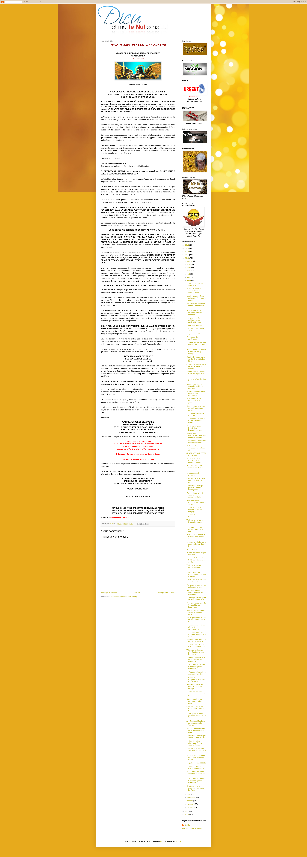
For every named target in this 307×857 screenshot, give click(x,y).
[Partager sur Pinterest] (148, 524)
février (189, 264)
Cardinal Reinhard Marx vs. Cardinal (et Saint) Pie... (195, 359)
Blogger (178, 841)
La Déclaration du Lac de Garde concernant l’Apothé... (196, 421)
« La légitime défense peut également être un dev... (196, 716)
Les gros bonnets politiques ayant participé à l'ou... (193, 320)
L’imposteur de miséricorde (192, 338)
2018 (187, 815)
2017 (187, 811)
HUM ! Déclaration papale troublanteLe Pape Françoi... (196, 352)
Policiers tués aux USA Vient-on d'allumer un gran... (195, 401)
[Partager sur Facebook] (145, 524)
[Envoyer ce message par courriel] (138, 524)
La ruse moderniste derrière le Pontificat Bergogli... (195, 509)
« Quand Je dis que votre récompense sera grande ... (196, 366)
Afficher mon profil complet (192, 828)
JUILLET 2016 (191, 549)
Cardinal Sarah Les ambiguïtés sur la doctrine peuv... (193, 291)
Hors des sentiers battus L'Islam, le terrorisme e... (195, 537)
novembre (191, 804)
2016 (187, 258)
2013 (187, 248)
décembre (191, 807)
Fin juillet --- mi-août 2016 (196, 763)
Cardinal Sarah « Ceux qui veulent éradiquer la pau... (196, 298)
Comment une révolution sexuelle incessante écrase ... (195, 408)
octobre (190, 801)
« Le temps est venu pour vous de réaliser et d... (196, 599)
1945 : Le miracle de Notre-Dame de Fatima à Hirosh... (196, 574)
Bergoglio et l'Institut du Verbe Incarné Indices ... (195, 773)
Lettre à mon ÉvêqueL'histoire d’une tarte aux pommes (196, 435)
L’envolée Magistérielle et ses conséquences (196, 442)
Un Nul (187, 825)
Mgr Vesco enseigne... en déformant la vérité (196, 586)
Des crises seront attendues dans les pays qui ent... (194, 592)
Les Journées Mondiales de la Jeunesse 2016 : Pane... (195, 730)
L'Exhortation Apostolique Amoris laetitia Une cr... (196, 737)
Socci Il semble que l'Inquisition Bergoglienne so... (194, 428)
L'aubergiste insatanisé (195, 325)
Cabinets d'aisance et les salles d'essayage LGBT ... (195, 612)
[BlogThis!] (141, 524)
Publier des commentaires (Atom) (124, 597)
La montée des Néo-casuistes (194, 474)
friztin (162, 841)
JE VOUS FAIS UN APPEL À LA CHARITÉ (196, 454)
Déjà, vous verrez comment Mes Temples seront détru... (196, 502)
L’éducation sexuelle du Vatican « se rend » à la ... (196, 750)
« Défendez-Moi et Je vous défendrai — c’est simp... (196, 634)
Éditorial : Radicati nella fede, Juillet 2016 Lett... (196, 646)
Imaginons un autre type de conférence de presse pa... (195, 659)
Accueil (137, 593)
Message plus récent (109, 593)
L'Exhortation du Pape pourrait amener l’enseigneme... (194, 488)
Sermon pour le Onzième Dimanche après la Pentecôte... (196, 781)
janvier (189, 261)
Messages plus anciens (165, 593)
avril (189, 271)
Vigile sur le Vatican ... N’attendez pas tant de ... (195, 522)
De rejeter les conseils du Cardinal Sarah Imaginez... (196, 605)
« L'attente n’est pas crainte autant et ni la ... (196, 767)
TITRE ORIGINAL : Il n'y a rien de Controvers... (196, 581)
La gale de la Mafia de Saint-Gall (194, 284)
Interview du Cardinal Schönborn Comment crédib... (195, 560)
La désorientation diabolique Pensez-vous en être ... (194, 743)
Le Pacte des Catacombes (192, 516)
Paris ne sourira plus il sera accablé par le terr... (194, 529)
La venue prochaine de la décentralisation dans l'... (196, 544)
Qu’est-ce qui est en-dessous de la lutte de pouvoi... (195, 701)
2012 (187, 245)
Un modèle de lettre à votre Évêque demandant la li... (194, 495)
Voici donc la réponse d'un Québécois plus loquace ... (195, 652)
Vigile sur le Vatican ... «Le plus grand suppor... (194, 567)
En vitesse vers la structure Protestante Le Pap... (195, 788)
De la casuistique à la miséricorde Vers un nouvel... (194, 468)
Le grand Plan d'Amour (195, 334)
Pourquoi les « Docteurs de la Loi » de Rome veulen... (195, 758)
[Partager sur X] (143, 524)
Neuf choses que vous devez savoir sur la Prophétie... (194, 313)
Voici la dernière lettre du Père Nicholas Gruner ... (195, 305)
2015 (187, 255)
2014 (187, 252)
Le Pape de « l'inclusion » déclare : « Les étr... (196, 673)
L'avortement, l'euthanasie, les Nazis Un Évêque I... (195, 679)
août (189, 794)
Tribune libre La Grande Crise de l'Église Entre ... (195, 374)
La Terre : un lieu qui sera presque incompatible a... (196, 344)
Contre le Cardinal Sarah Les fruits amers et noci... (195, 480)
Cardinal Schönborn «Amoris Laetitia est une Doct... (194, 386)
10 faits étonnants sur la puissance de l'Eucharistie (195, 394)
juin (188, 277)
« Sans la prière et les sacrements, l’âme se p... (195, 708)
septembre (191, 797)
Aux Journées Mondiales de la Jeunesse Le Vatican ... (195, 723)
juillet (189, 281)
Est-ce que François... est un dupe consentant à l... (196, 620)
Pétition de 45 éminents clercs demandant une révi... (195, 448)
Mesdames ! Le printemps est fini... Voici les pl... (196, 640)
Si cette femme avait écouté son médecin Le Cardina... (196, 694)
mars (189, 267)
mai (188, 274)
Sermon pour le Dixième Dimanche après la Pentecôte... (195, 667)
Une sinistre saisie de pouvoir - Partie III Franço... (194, 687)
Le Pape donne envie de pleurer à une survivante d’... (195, 627)
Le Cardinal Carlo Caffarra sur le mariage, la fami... (194, 460)
